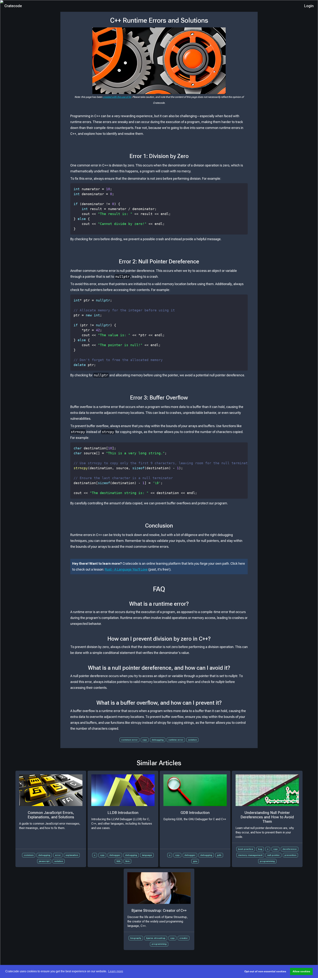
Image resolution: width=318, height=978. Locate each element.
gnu (195, 861)
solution (192, 740)
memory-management (250, 855)
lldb (118, 861)
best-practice (245, 849)
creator (183, 938)
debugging (158, 740)
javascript (44, 861)
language (147, 855)
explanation (72, 855)
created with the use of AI (117, 96)
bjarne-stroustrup (155, 938)
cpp (144, 740)
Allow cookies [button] (301, 971)
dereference (289, 849)
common (28, 855)
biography (135, 938)
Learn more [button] (115, 971)
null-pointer (273, 855)
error (58, 855)
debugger (114, 855)
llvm (127, 861)
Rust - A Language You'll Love (126, 569)
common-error (129, 740)
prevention (290, 855)
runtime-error (175, 740)
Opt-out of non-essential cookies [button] (265, 971)
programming (267, 861)
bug (260, 849)
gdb (219, 855)
